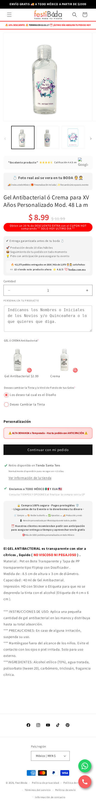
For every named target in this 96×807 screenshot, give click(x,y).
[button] (9, 15)
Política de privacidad (45, 782)
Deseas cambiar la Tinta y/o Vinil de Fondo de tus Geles (39, 387)
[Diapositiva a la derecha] (91, 139)
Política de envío (65, 790)
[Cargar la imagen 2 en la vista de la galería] (48, 137)
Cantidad (9, 281)
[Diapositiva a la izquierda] (5, 139)
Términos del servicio (38, 790)
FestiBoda (21, 782)
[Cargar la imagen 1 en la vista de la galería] (22, 137)
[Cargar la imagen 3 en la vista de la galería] (73, 137)
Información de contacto (50, 797)
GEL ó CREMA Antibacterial (21, 340)
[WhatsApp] (84, 765)
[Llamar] (84, 781)
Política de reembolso (76, 782)
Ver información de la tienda (30, 478)
